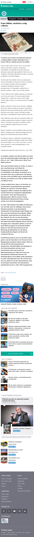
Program (21, 9)
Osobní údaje (11, 532)
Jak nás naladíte (22, 478)
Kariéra (20, 486)
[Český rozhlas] (6, 2)
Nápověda (21, 481)
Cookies (3, 532)
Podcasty (4, 499)
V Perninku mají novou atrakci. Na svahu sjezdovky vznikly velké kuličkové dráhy (20, 336)
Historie (4, 19)
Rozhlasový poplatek (24, 491)
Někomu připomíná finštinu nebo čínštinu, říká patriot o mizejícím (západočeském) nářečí (19, 328)
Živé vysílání (5, 296)
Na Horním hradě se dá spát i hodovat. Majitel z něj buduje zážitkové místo (18, 320)
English (28, 532)
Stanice (3, 483)
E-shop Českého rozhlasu (11, 395)
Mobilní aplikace (6, 501)
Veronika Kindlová (10, 272)
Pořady (20, 19)
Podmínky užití (20, 532)
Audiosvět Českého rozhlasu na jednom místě (13, 304)
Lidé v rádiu (21, 483)
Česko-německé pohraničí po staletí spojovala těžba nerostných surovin (20, 363)
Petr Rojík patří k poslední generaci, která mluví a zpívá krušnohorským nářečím (20, 343)
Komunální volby (6, 481)
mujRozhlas (4, 284)
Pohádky (5, 293)
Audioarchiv (29, 9)
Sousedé (3, 30)
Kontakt (20, 488)
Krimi (15, 289)
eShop (3, 486)
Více (27, 19)
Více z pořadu (6, 359)
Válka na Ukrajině (6, 478)
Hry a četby (5, 289)
